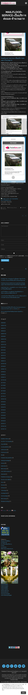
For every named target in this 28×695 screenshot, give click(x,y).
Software (3, 487)
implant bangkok (4, 586)
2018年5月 (3, 371)
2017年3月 (3, 393)
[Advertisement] (5, 621)
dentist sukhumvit (5, 590)
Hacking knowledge (5, 460)
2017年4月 (3, 390)
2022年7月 (3, 341)
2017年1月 (3, 396)
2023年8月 (3, 336)
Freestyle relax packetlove (6, 457)
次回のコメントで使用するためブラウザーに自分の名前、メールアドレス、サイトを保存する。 (14, 256)
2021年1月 (3, 355)
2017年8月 (3, 385)
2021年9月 (3, 347)
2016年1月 (3, 423)
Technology (3, 490)
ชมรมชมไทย (3, 547)
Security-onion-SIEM (5, 479)
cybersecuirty (4, 449)
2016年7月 (3, 407)
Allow (23, 692)
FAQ (2, 455)
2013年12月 (3, 426)
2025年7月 (3, 328)
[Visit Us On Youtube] (18, 647)
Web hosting (3, 498)
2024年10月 (3, 333)
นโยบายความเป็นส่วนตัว (12, 687)
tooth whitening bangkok (6, 595)
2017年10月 (3, 380)
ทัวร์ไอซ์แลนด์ (4, 542)
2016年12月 (3, 399)
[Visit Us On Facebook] (12, 647)
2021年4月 (3, 352)
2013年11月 (3, 429)
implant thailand (4, 589)
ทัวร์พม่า (2, 545)
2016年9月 (3, 401)
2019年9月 (3, 366)
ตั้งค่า (3, 690)
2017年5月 (3, 388)
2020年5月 (3, 358)
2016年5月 (3, 412)
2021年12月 (3, 344)
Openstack (3, 474)
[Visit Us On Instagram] (16, 647)
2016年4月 (3, 415)
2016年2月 (3, 420)
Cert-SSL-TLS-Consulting (6, 441)
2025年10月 (3, 325)
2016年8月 (3, 404)
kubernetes (3, 466)
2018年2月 (3, 374)
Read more (4, 208)
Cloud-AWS (3, 444)
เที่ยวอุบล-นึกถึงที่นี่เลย (5, 541)
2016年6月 (3, 409)
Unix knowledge (4, 495)
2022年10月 (3, 339)
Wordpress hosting (5, 501)
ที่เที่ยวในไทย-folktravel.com (7, 548)
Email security (4, 452)
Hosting (2, 463)
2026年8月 (3, 322)
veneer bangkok (4, 587)
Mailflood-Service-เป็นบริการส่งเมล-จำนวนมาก (12, 59)
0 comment (24, 207)
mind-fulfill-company (5, 471)
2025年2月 (3, 330)
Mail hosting (11, 207)
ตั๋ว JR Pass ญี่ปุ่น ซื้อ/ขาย (6, 544)
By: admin (4, 207)
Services (15, 207)
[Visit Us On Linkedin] (14, 647)
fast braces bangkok (5, 593)
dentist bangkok (4, 584)
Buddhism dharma (5, 438)
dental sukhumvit (4, 592)
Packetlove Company (5, 476)
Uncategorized (4, 493)
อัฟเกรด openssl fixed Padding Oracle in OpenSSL (11, 311)
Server (2, 482)
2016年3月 (3, 418)
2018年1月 (3, 377)
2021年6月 (3, 350)
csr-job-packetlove (5, 446)
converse (15, 308)
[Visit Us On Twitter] (9, 647)
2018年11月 (3, 369)
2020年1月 (3, 360)
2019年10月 (3, 363)
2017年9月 (3, 382)
